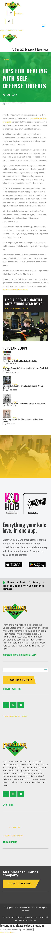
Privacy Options (30, 917)
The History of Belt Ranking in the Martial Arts (20, 361)
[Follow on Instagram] (13, 705)
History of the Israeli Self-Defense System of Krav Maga (24, 403)
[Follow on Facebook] (6, 705)
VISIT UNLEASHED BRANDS (20, 883)
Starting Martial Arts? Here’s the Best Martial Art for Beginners (23, 386)
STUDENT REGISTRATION (18, 679)
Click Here (14, 564)
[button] (9, 21)
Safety (6, 60)
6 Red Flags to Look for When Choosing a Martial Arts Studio (23, 420)
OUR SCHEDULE (15, 30)
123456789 (14, 827)
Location (18, 13)
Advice (14, 384)
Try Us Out (4, 30)
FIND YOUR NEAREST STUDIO (17, 308)
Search (3, 929)
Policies (19, 917)
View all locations (7, 932)
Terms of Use (8, 917)
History (15, 359)
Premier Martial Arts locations (15, 290)
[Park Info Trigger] (11, 13)
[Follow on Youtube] (20, 705)
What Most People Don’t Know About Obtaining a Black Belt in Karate (25, 369)
